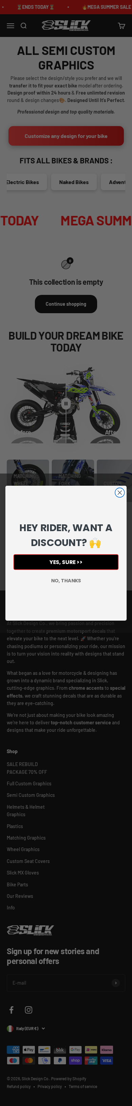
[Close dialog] (120, 492)
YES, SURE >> (65, 562)
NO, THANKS (66, 580)
